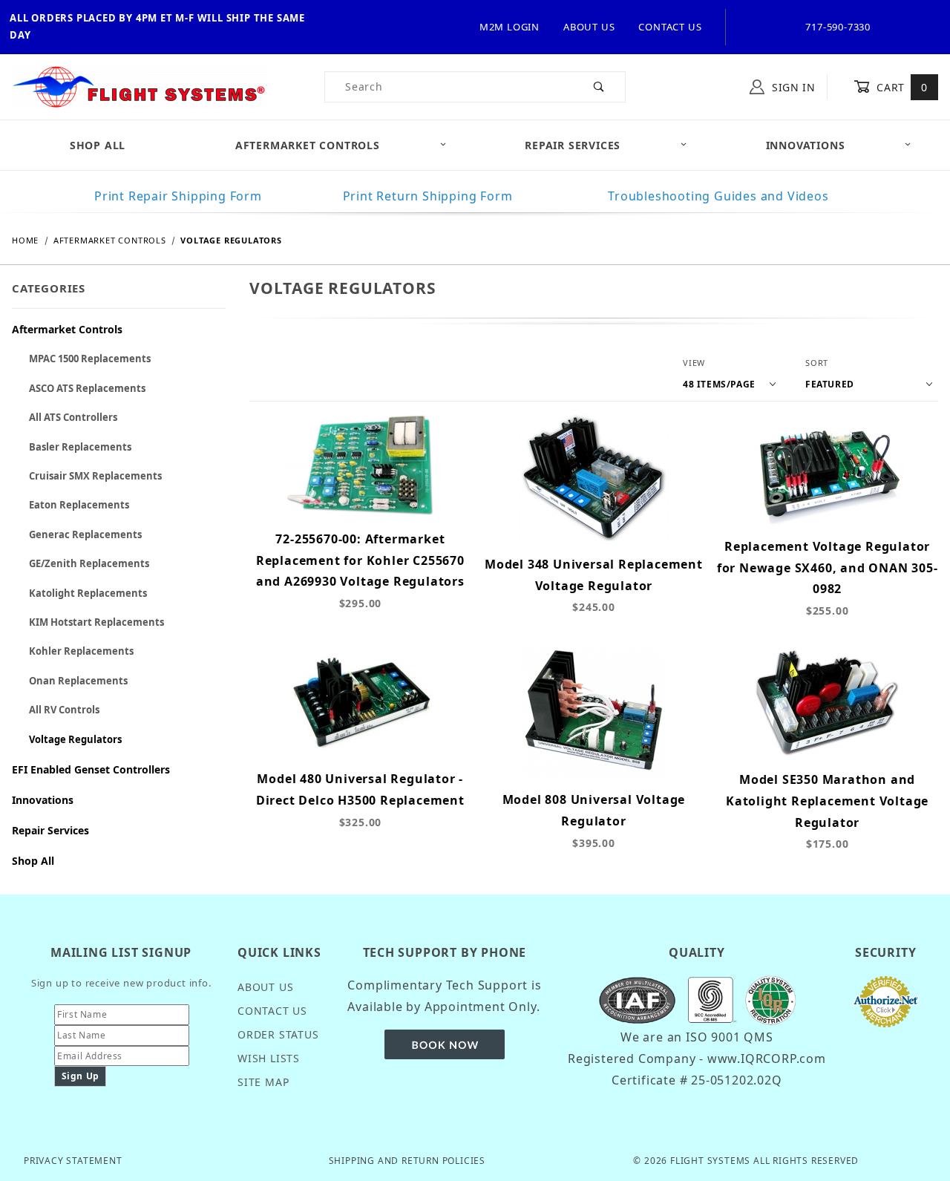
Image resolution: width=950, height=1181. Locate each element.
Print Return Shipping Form (428, 196)
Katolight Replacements (88, 593)
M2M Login (509, 26)
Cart (901, 87)
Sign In (792, 87)
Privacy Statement (73, 1160)
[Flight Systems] (139, 86)
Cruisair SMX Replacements (95, 475)
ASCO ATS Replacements (87, 388)
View (694, 362)
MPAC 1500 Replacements (90, 358)
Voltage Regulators (75, 739)
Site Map (263, 1082)
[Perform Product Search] (599, 87)
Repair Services (572, 145)
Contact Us (669, 26)
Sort (816, 362)
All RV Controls (64, 709)
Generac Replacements (85, 534)
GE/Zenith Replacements (89, 563)
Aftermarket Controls (307, 145)
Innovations (805, 145)
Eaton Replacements (79, 504)
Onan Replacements (78, 680)
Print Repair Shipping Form (178, 196)
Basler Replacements (80, 447)
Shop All (33, 861)
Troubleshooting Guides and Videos (718, 196)
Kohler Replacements (81, 651)
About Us (589, 26)
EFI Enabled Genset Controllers (91, 769)
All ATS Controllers (73, 417)
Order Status (278, 1034)
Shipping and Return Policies (407, 1160)
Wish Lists (269, 1058)
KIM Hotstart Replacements (96, 622)
